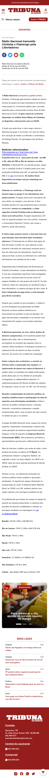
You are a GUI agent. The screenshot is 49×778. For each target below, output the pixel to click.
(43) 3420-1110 (13, 760)
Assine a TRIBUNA (38, 19)
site (11, 176)
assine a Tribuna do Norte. (32, 84)
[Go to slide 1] (18, 624)
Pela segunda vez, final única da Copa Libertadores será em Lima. (20, 153)
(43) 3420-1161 (13, 749)
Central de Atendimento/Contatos (25, 3)
